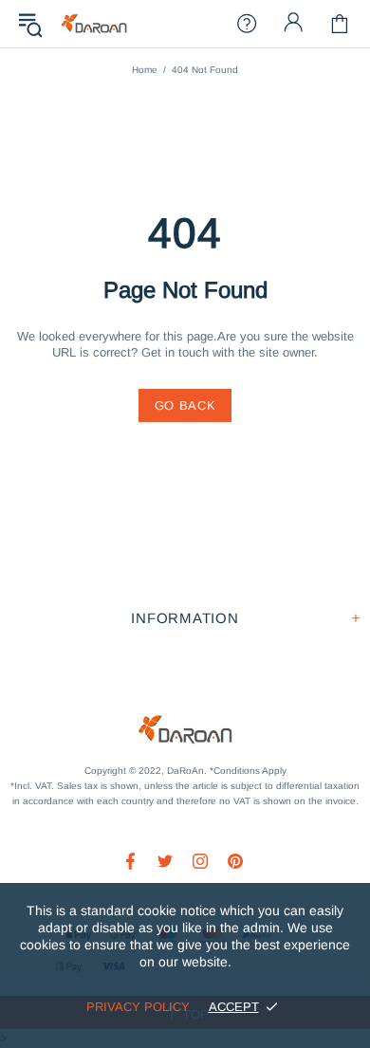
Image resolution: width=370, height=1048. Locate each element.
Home (144, 69)
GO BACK (185, 405)
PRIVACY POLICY (138, 1007)
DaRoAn (94, 24)
